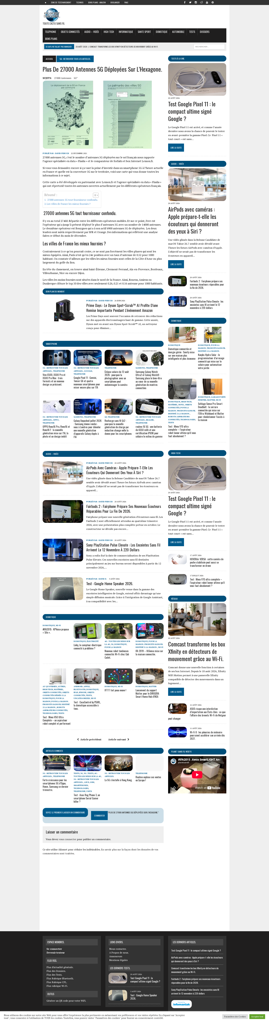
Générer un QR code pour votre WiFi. (66, 1000)
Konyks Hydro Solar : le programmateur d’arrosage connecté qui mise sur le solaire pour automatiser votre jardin (211, 361)
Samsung (140, 368)
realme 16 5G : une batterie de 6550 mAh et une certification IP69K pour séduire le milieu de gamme (149, 431)
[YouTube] (207, 2)
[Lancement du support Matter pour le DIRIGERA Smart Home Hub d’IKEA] (150, 682)
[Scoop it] (223, 2)
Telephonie (50, 32)
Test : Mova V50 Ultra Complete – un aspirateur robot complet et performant (57, 720)
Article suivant (117, 739)
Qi (106, 417)
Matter (152, 686)
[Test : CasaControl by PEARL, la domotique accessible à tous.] (88, 682)
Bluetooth (79, 689)
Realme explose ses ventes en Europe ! (148, 778)
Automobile (178, 32)
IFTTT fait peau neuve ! (115, 690)
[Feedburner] (218, 2)
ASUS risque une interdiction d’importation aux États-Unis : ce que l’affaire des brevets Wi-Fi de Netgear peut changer (197, 713)
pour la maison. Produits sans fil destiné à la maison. (149, 644)
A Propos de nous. (119, 952)
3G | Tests (88, 773)
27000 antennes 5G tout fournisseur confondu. (72, 199)
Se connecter (54, 948)
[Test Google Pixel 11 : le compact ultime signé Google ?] (197, 93)
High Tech (109, 32)
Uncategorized (82, 698)
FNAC (126, 2)
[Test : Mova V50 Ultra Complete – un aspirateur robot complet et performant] (57, 682)
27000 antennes (62, 78)
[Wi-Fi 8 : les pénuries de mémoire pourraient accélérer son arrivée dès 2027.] (177, 735)
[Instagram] (195, 2)
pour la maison (113, 647)
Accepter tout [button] (257, 1016)
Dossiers (204, 32)
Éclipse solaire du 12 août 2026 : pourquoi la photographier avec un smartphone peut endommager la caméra (117, 378)
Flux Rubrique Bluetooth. (60, 978)
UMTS (89, 791)
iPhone (82, 692)
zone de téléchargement (61, 2)
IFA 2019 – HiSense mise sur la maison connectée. (149, 652)
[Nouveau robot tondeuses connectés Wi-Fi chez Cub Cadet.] (119, 637)
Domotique (161, 32)
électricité (93, 641)
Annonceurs (115, 956)
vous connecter (67, 839)
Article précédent (90, 739)
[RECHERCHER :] (209, 46)
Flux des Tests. (54, 974)
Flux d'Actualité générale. (60, 967)
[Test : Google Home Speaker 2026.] (63, 598)
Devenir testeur (56, 952)
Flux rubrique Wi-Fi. (57, 985)
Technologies (50, 713)
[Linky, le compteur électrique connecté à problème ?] (88, 637)
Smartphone (51, 343)
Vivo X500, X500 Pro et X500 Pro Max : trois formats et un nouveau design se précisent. (54, 379)
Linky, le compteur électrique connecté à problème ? (87, 646)
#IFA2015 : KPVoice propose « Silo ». (56, 630)
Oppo (56, 420)
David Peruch (62, 153)
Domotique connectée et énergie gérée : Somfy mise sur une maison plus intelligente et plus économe (181, 353)
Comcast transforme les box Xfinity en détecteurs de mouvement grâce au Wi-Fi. (196, 651)
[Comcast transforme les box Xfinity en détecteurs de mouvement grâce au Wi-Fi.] (197, 634)
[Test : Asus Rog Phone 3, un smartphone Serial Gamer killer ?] (88, 769)
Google (88, 371)
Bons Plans (51, 39)
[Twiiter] (190, 2)
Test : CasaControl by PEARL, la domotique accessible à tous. (87, 705)
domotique (51, 617)
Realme (150, 420)
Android (78, 686)
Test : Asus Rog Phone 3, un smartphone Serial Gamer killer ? (87, 798)
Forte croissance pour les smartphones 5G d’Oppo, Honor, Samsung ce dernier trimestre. (55, 785)
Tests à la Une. (178, 58)
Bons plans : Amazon (97, 2)
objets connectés (70, 32)
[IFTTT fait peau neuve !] (119, 682)
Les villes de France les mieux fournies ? (68, 203)
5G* (76, 78)
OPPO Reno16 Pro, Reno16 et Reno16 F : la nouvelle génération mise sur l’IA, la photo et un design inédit (56, 431)
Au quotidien (50, 686)
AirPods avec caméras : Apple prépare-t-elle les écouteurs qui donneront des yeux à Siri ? (119, 470)
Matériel (58, 689)
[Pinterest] (212, 2)
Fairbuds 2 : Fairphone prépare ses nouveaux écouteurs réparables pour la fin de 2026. (123, 508)
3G (112, 644)
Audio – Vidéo (91, 32)
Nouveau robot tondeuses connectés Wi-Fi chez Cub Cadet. (117, 654)
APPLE (87, 686)
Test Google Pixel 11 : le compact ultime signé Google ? (192, 111)
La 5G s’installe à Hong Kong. (118, 780)
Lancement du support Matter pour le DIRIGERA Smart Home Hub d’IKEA (147, 693)
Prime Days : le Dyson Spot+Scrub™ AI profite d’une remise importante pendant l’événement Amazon (122, 307)
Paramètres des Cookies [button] (235, 1016)
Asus (86, 782)
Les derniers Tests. (120, 968)
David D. (103, 579)
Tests (192, 32)
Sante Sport (144, 32)
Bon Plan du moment (55, 291)
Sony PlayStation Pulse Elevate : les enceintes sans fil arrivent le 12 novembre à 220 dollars (123, 547)
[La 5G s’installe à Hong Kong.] (119, 769)
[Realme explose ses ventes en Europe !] (150, 769)
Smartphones (81, 785)
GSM (92, 782)
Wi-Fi (58, 625)
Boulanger (115, 2)
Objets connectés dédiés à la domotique (56, 695)
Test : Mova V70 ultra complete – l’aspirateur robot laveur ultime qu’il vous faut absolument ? (182, 431)
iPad (76, 692)
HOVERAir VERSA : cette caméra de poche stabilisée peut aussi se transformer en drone (206, 562)
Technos (79, 2)
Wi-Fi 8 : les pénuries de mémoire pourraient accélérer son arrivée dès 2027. (207, 735)
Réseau (174, 598)
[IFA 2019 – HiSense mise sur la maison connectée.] (150, 637)
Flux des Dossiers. (56, 970)
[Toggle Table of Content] (94, 195)
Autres (61, 686)
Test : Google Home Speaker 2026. (109, 583)
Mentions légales (118, 960)
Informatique (126, 32)
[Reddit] (201, 2)
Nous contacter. (117, 948)
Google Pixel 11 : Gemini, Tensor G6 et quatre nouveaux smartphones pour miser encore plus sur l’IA (87, 382)
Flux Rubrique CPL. (57, 982)
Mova (181, 404)
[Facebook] (184, 2)
